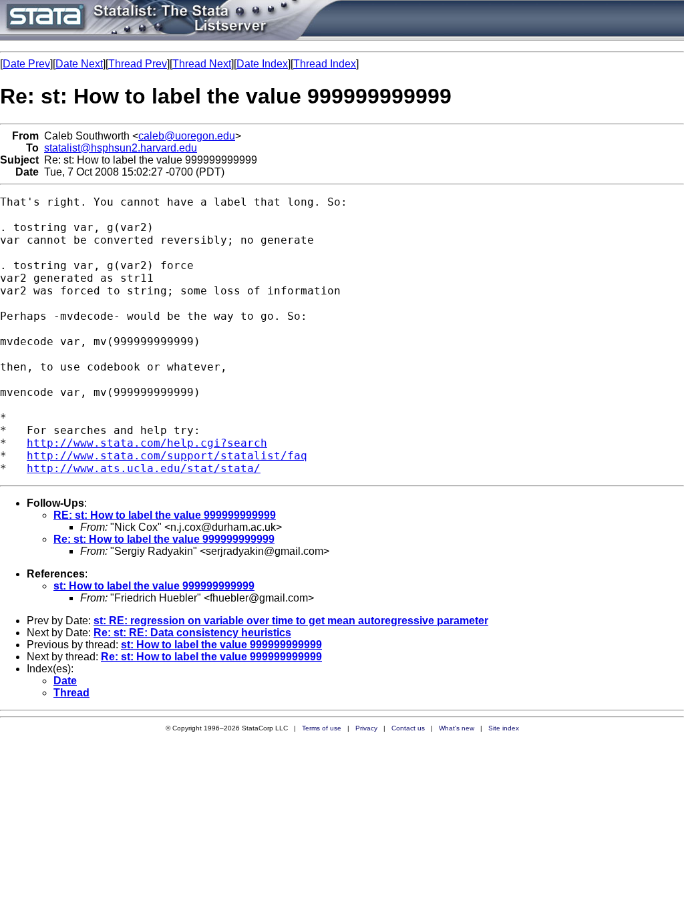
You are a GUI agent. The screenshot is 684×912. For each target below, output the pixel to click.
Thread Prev (137, 63)
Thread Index (324, 63)
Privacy (366, 728)
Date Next (79, 63)
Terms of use (321, 728)
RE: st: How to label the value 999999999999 (164, 515)
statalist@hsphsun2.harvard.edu (120, 148)
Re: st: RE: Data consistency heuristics (192, 632)
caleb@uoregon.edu (186, 136)
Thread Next (201, 63)
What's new (456, 728)
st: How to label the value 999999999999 (153, 586)
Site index (503, 728)
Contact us (408, 728)
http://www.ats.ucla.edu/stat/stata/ (144, 468)
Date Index (262, 63)
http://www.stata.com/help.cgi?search (147, 443)
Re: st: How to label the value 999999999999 (164, 539)
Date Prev (26, 63)
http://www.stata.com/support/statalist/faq (167, 455)
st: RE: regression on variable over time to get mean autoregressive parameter (291, 620)
